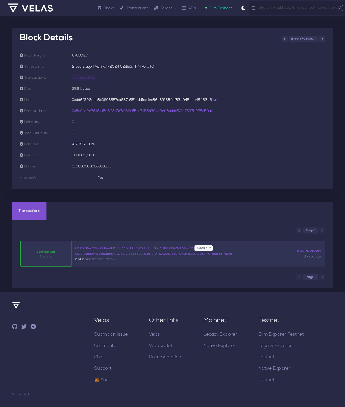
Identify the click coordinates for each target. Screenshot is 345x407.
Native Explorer (220, 345)
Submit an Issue (111, 334)
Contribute (105, 345)
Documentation (165, 357)
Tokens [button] (167, 8)
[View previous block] (285, 39)
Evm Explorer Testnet (281, 334)
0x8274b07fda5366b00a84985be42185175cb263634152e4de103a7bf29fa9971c (134, 248)
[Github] (14, 327)
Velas (154, 334)
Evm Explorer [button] (220, 8)
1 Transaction (84, 78)
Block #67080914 (309, 250)
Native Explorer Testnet (274, 374)
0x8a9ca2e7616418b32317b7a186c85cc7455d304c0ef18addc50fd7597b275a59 (140, 111)
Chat (99, 357)
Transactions (137, 8)
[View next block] (322, 39)
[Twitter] (24, 327)
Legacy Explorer (220, 334)
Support (103, 368)
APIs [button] (192, 8)
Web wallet (161, 345)
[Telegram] (33, 327)
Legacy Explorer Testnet (275, 351)
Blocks (109, 8)
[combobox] (301, 8)
